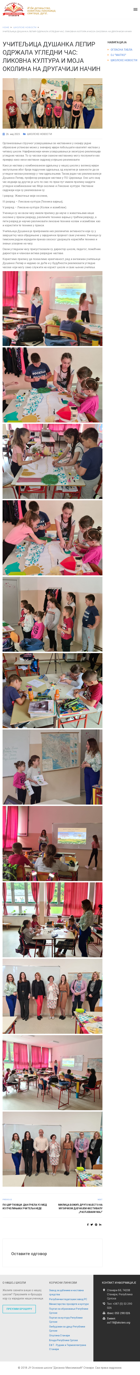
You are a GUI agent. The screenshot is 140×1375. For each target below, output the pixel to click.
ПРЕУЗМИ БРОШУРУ (19, 1309)
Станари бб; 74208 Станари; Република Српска (120, 1294)
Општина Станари (59, 1335)
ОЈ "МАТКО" (118, 55)
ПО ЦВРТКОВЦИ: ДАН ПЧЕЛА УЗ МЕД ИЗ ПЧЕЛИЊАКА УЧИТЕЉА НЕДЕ (25, 1206)
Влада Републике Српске (63, 1340)
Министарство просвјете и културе (69, 1304)
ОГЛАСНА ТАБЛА (121, 49)
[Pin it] (96, 1224)
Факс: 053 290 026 (118, 1313)
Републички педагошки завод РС (68, 1299)
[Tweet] (91, 1224)
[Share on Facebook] (88, 1224)
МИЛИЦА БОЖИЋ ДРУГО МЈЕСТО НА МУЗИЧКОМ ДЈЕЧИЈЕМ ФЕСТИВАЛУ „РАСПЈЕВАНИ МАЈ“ (80, 1208)
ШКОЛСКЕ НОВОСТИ (39, 134)
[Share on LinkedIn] (100, 1224)
